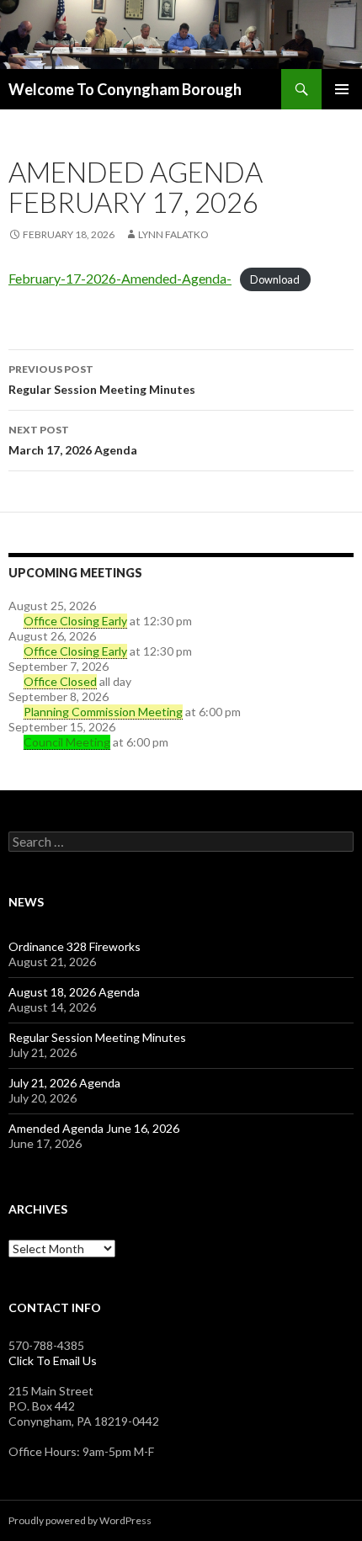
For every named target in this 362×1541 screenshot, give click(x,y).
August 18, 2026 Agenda (74, 992)
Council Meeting (67, 742)
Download (275, 279)
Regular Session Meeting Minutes (101, 379)
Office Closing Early (75, 621)
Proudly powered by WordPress (80, 1520)
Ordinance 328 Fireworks (74, 946)
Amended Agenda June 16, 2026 (93, 1128)
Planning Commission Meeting (103, 711)
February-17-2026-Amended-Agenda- (120, 278)
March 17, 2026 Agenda (72, 440)
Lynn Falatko (173, 234)
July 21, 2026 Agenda (64, 1083)
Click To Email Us (52, 1360)
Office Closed (60, 681)
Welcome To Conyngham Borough (125, 89)
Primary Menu (342, 89)
